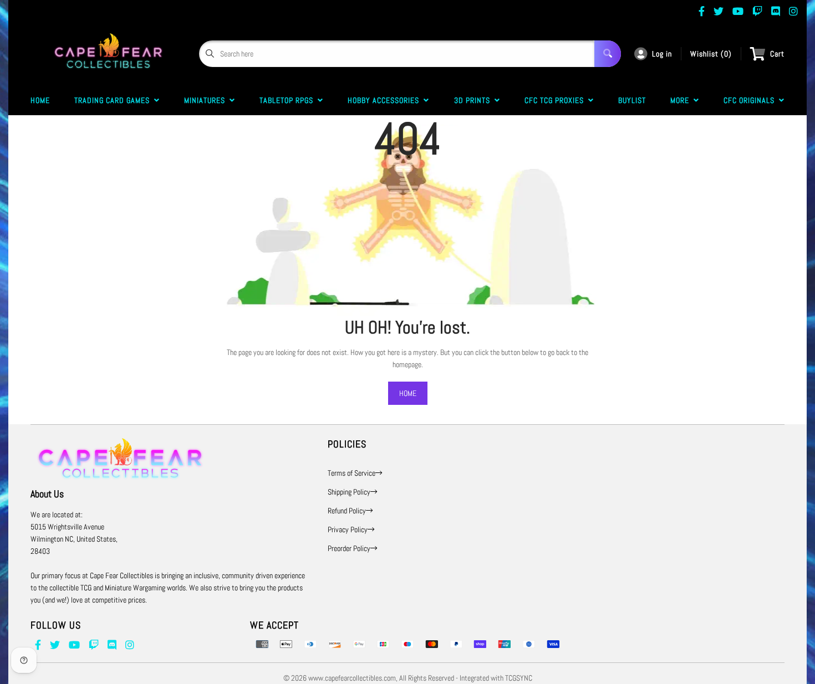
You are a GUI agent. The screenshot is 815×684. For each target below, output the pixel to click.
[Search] (607, 53)
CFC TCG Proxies (556, 100)
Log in (662, 54)
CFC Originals (751, 100)
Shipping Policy (349, 492)
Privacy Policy (348, 529)
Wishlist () (711, 54)
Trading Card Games (114, 100)
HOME (407, 393)
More (682, 100)
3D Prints (474, 100)
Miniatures (207, 100)
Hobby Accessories (386, 100)
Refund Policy (347, 511)
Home (40, 100)
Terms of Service (351, 473)
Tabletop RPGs (288, 100)
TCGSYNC (518, 678)
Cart (777, 54)
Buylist (632, 100)
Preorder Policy (349, 548)
